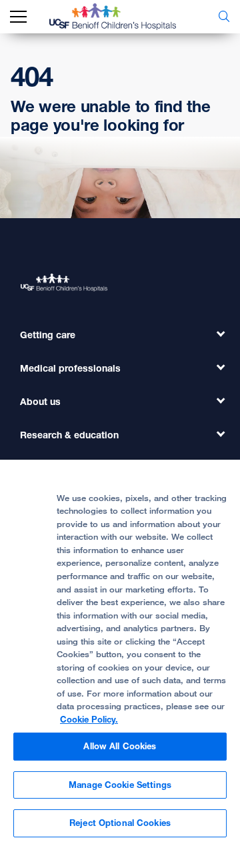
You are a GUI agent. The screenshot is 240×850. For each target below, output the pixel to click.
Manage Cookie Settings (120, 784)
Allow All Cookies (119, 746)
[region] (120, 655)
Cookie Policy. (89, 719)
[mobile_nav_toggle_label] (18, 17)
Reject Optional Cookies (120, 822)
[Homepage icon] (122, 16)
